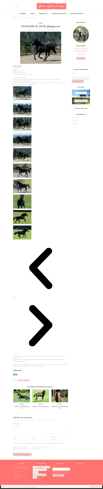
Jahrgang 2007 (47, 467)
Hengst (20, 380)
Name (14, 436)
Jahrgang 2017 (35, 472)
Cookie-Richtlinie (32, 486)
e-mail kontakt (81, 58)
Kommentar (16, 423)
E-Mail (34, 436)
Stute (34, 477)
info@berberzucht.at (18, 473)
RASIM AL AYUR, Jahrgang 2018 (41, 406)
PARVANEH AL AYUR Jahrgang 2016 (60, 407)
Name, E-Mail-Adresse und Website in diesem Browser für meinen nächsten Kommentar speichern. (39, 443)
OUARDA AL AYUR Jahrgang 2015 (21, 407)
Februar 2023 (76, 117)
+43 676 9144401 (17, 471)
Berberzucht (43, 13)
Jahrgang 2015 (35, 469)
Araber (34, 467)
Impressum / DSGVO (77, 13)
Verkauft (21, 403)
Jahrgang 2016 (26, 380)
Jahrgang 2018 (39, 475)
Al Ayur (32, 13)
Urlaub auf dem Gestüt (58, 13)
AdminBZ (30, 29)
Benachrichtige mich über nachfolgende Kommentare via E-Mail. (21, 448)
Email (73, 72)
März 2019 (75, 123)
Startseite (23, 13)
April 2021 (75, 120)
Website (53, 436)
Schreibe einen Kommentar (49, 29)
